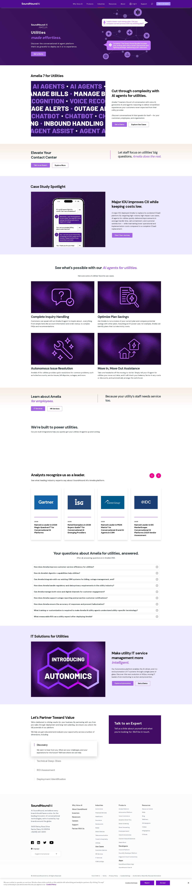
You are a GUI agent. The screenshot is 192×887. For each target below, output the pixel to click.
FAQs (143, 812)
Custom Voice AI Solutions (127, 839)
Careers (75, 821)
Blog (143, 816)
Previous (151, 475)
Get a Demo (38, 54)
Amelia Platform (124, 809)
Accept (163, 883)
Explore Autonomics (123, 683)
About (123, 4)
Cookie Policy (51, 885)
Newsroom (76, 817)
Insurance (98, 820)
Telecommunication (101, 835)
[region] (96, 883)
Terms (105, 876)
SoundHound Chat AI (125, 867)
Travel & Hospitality (101, 839)
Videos (144, 827)
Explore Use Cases (138, 124)
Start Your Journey (122, 235)
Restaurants (99, 824)
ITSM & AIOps (99, 861)
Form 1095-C (96, 876)
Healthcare (98, 816)
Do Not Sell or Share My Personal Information (147, 876)
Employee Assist (124, 831)
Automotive (99, 809)
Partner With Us (78, 829)
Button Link (39, 513)
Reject (147, 883)
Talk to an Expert (40, 165)
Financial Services (101, 813)
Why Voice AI (77, 4)
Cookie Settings (125, 876)
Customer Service (101, 850)
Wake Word (122, 842)
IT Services (38, 408)
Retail (97, 828)
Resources (112, 4)
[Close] (188, 882)
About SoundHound (79, 809)
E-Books (144, 834)
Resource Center (147, 809)
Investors (75, 813)
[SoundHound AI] (31, 4)
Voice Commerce (124, 816)
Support (144, 4)
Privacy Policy (113, 876)
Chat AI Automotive (125, 835)
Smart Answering (124, 827)
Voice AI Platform (124, 850)
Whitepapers (146, 823)
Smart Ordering (124, 823)
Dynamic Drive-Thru (125, 820)
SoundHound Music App (126, 864)
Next (158, 475)
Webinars (145, 819)
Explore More (60, 165)
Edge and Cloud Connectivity (128, 857)
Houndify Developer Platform (128, 853)
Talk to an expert (163, 4)
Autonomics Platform (125, 812)
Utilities (97, 843)
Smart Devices (100, 831)
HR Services (55, 409)
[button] (152, 4)
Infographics (146, 831)
